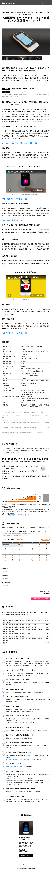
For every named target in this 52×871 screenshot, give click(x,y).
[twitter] (28, 864)
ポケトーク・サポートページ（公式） (15, 778)
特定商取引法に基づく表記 (15, 515)
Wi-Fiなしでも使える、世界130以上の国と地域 (19, 143)
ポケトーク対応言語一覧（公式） (14, 766)
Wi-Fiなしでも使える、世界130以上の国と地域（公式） (20, 759)
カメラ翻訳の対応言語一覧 (12, 220)
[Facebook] (24, 864)
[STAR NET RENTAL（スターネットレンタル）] (8, 3)
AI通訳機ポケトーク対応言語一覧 (14, 199)
